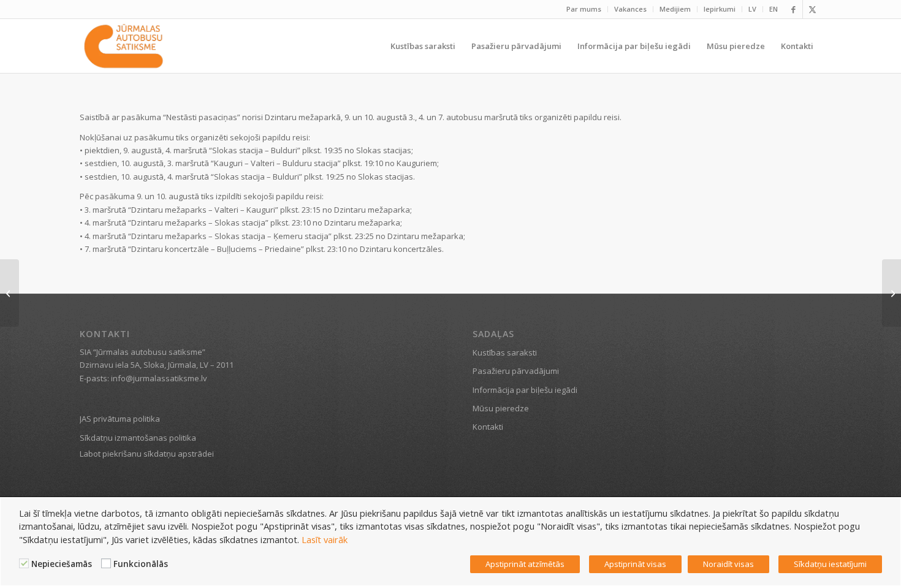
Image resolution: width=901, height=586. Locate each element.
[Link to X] (812, 9)
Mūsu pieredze (501, 408)
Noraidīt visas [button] (728, 563)
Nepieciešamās (61, 563)
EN (773, 8)
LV (752, 8)
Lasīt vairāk (325, 539)
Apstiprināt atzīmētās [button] (525, 563)
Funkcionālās (140, 563)
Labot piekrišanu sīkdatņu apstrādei (147, 453)
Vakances (630, 8)
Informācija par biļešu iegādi (525, 389)
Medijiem (675, 8)
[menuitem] (584, 9)
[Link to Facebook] (793, 9)
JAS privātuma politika (120, 418)
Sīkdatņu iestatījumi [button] (830, 563)
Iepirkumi (720, 8)
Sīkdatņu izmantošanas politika (138, 437)
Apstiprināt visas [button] (635, 563)
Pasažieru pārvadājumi (516, 370)
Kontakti (488, 426)
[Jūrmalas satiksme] (123, 46)
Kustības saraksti (505, 352)
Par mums (583, 8)
